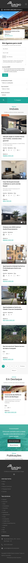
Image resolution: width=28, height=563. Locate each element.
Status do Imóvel (5, 92)
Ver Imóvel (14, 130)
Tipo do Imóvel (4, 86)
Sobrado (5, 525)
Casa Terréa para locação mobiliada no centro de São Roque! (12, 184)
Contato (4, 491)
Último (13, 370)
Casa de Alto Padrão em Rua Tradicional (12, 32)
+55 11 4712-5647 (8, 544)
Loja (4, 510)
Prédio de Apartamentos (9, 523)
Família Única (6, 521)
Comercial (4, 501)
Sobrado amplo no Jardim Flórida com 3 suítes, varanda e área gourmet (13, 139)
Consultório (6, 506)
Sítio (3, 529)
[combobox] (4, 56)
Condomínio (6, 519)
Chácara (4, 499)
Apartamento (6, 514)
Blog (3, 484)
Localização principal (6, 80)
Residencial (5, 512)
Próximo (22, 366)
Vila (4, 527)
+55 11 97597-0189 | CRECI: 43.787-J (12, 9)
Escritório (5, 508)
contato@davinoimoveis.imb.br (11, 548)
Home (3, 481)
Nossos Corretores (7, 486)
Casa (4, 516)
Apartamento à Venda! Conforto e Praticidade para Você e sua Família (14, 268)
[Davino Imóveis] (14, 6)
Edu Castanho (17, 557)
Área (4, 503)
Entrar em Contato (14, 441)
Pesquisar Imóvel (6, 489)
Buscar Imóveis (14, 445)
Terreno (4, 532)
